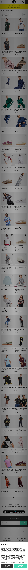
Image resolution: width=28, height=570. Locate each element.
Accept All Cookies (20, 566)
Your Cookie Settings (7, 566)
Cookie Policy (21, 562)
